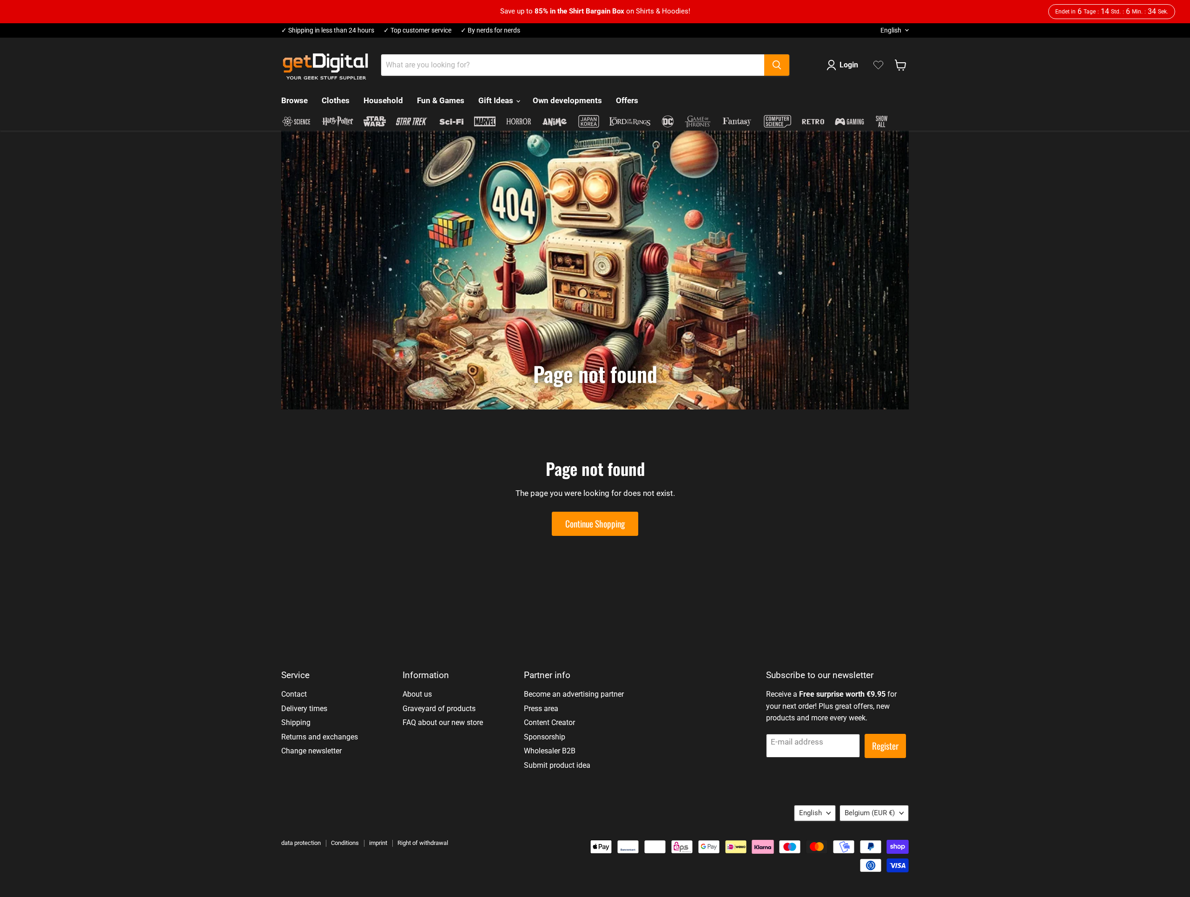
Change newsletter (311, 750)
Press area (541, 708)
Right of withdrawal (422, 842)
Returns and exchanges (319, 736)
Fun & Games (440, 100)
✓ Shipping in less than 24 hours (327, 30)
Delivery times (304, 708)
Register (885, 745)
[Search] (776, 65)
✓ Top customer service (417, 30)
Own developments (567, 100)
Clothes (336, 100)
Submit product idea (557, 765)
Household (383, 100)
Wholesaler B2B (549, 750)
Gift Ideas (496, 100)
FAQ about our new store (443, 722)
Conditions (345, 842)
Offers (627, 100)
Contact (294, 694)
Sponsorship (544, 736)
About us (417, 694)
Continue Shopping (595, 523)
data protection (301, 842)
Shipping (296, 722)
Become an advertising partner (574, 694)
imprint (378, 842)
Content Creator (549, 722)
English (890, 30)
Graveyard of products (439, 708)
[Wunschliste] (878, 65)
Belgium (870, 813)
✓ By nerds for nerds (490, 30)
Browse (294, 100)
